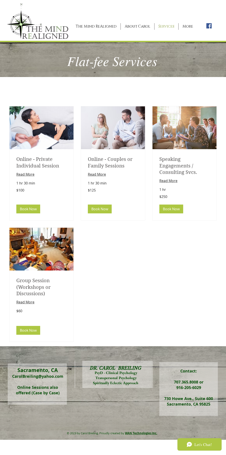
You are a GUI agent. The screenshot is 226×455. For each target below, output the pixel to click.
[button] (28, 209)
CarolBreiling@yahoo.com (37, 376)
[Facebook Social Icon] (209, 25)
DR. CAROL (102, 368)
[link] (41, 162)
